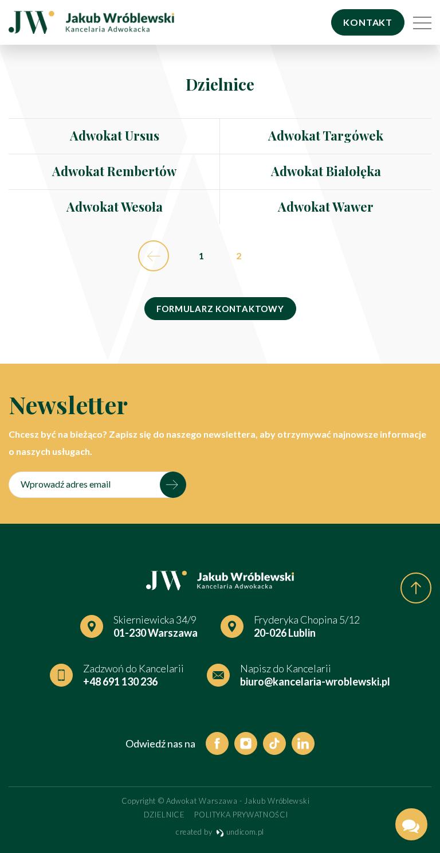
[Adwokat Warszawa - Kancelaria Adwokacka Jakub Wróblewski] (91, 22)
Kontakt (367, 22)
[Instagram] (245, 743)
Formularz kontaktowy (220, 308)
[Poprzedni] (153, 255)
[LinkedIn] (303, 743)
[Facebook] (217, 743)
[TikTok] (274, 743)
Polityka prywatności (241, 814)
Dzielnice (164, 814)
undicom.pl (244, 831)
